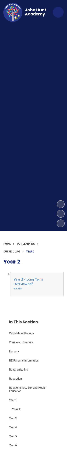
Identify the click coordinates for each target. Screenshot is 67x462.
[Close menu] (58, 12)
